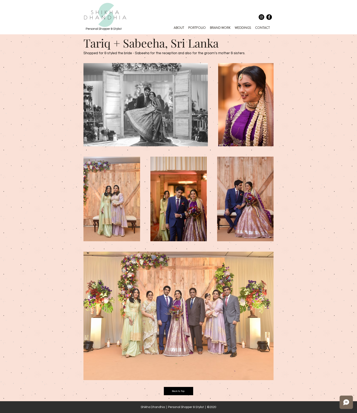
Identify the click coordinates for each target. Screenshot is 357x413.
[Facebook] (269, 17)
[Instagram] (261, 17)
